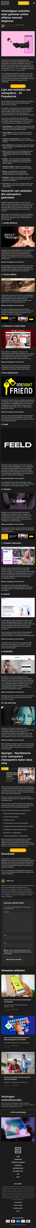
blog (18, 1177)
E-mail (5, 942)
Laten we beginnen (18, 1112)
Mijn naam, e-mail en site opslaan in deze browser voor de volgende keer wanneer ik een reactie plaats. (18, 952)
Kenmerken (18, 1159)
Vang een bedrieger (18, 86)
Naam (5, 935)
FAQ (18, 1174)
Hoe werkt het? (18, 1171)
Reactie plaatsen (13, 959)
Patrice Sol (10, 880)
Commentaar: (6, 911)
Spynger (3, 803)
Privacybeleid (18, 1202)
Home (18, 1156)
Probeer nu (23, 3)
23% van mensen (14, 68)
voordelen (18, 1165)
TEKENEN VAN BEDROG (18, 1162)
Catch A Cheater (19, 25)
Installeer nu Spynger (18, 850)
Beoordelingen (18, 1168)
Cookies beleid (18, 1205)
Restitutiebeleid (18, 1208)
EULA (18, 1211)
